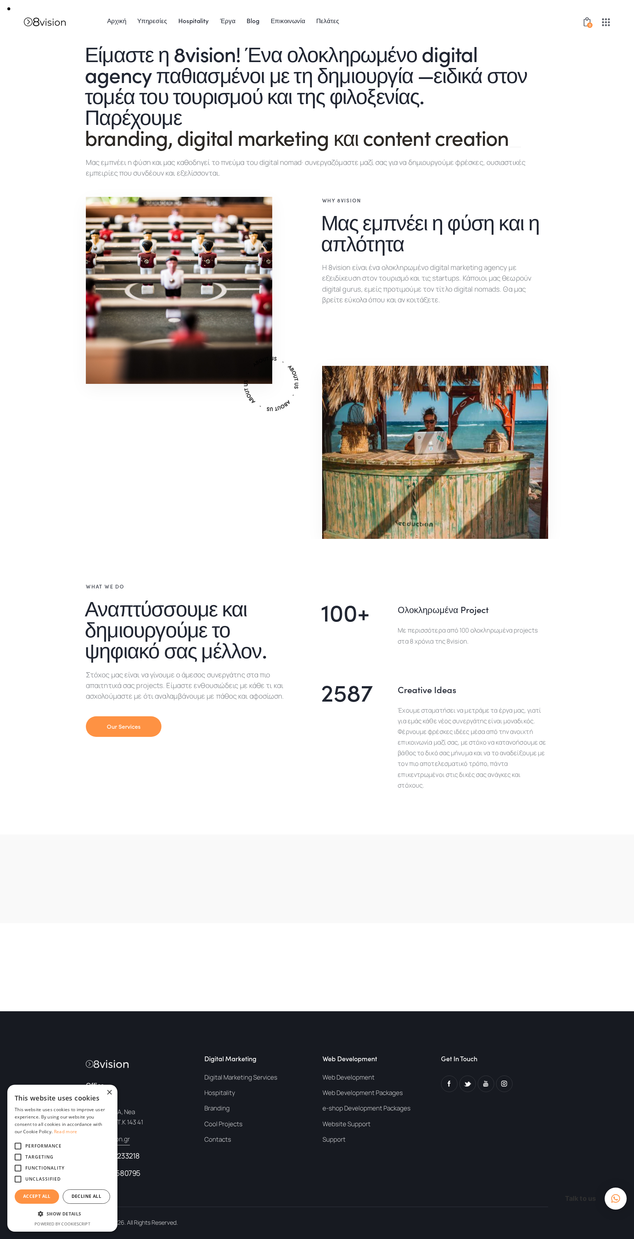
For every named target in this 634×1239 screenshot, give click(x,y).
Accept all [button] (37, 1196)
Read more (65, 1131)
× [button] (109, 1092)
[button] (616, 1199)
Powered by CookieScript (62, 1224)
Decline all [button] (86, 1196)
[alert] (62, 1158)
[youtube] (486, 1084)
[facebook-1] (449, 1084)
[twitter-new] (467, 1084)
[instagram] (504, 1084)
